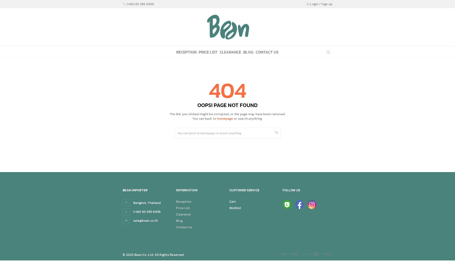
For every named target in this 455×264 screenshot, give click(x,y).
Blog (179, 220)
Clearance (183, 214)
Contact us (184, 227)
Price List (183, 208)
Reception (183, 201)
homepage (225, 118)
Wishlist (235, 208)
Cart (232, 201)
